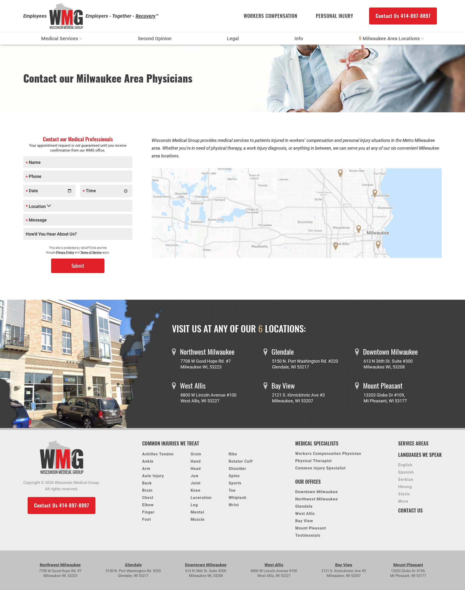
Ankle (148, 461)
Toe (232, 490)
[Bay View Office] (379, 244)
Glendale (304, 507)
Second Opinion (154, 38)
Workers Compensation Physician (328, 454)
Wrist (234, 505)
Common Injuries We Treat (170, 443)
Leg (194, 505)
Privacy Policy (65, 252)
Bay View (304, 521)
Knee (196, 490)
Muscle (198, 519)
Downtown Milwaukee (316, 492)
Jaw (195, 476)
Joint (196, 483)
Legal (233, 38)
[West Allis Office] (337, 245)
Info (298, 38)
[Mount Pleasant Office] (398, 393)
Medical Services (59, 38)
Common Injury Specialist (320, 468)
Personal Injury (334, 16)
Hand (196, 461)
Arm (146, 468)
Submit (77, 265)
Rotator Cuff (241, 461)
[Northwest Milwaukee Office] (360, 229)
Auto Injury (153, 476)
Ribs (233, 454)
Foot (146, 519)
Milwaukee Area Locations (391, 38)
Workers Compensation (270, 16)
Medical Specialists (316, 443)
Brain (147, 490)
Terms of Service (90, 252)
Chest (147, 497)
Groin (196, 454)
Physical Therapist (313, 461)
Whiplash (238, 497)
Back (147, 483)
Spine (234, 476)
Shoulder (237, 468)
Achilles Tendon (158, 454)
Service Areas (413, 443)
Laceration (201, 497)
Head (196, 468)
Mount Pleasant (310, 528)
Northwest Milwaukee (316, 499)
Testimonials (307, 536)
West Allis (305, 514)
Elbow (148, 505)
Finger (148, 512)
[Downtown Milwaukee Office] (376, 193)
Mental (197, 512)
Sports (235, 483)
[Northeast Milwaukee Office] (342, 174)
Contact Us (410, 510)
